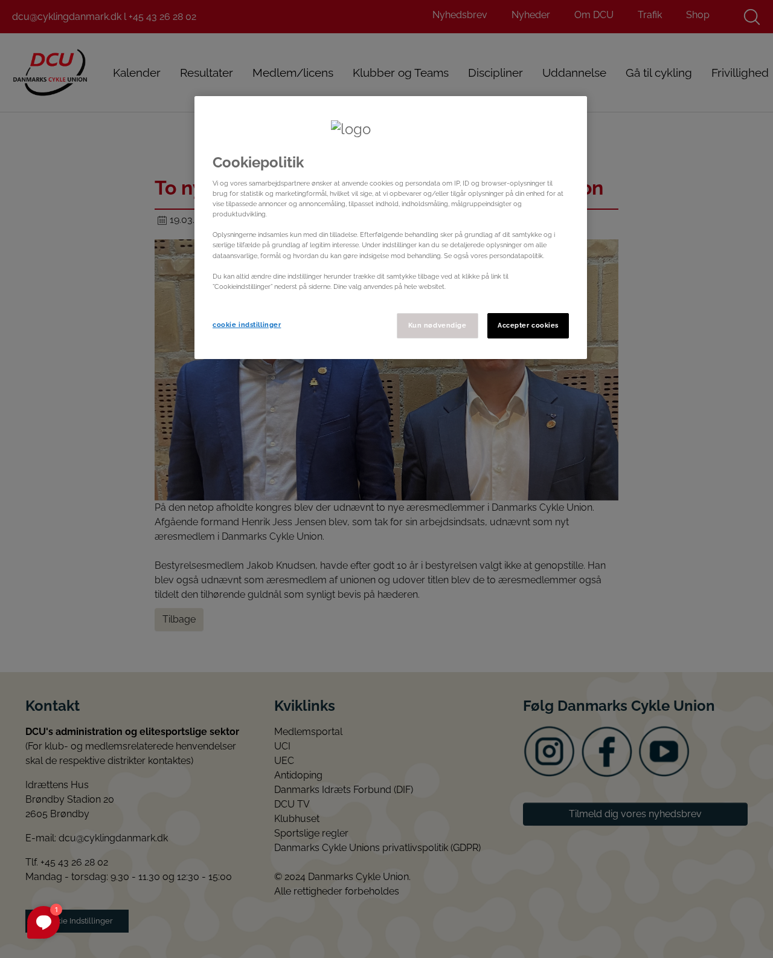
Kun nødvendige (437, 325)
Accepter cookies (528, 325)
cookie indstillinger (247, 324)
